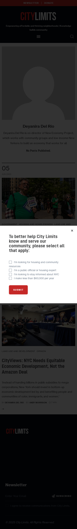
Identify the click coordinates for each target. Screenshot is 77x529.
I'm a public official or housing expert (35, 270)
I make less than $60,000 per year (34, 278)
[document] (38, 264)
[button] (72, 230)
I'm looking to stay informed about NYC (36, 274)
